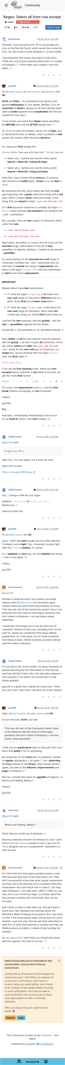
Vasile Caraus (15, 436)
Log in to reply (53, 27)
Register (10, 1017)
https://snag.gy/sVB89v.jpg (17, 472)
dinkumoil (13, 810)
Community (32, 5)
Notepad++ (47, 1035)
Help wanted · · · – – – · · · (29, 22)
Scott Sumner (15, 587)
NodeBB (29, 1043)
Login (21, 1017)
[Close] (59, 960)
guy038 (12, 86)
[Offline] (5, 85)
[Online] (5, 38)
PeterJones (14, 39)
